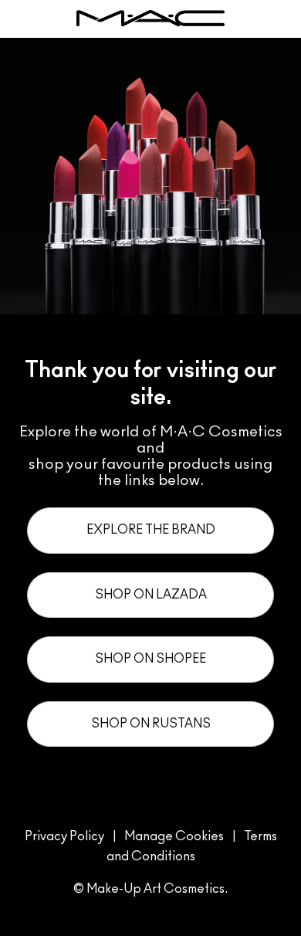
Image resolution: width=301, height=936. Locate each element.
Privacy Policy (64, 836)
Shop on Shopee (150, 659)
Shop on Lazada (151, 594)
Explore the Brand (150, 530)
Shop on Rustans (151, 723)
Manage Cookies (174, 836)
